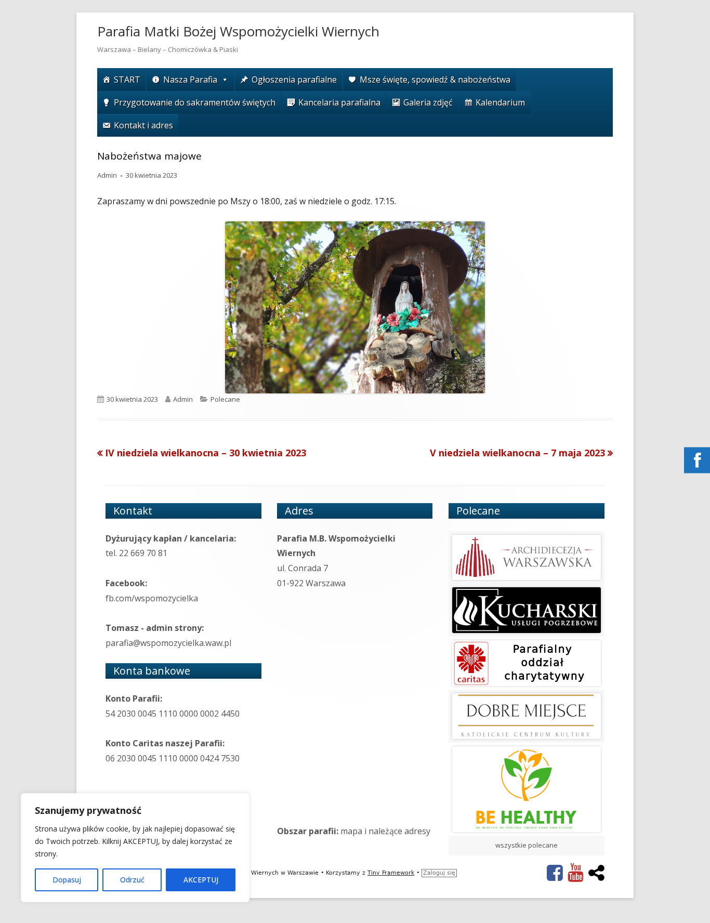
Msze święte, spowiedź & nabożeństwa (435, 79)
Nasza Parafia (190, 79)
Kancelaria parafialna (339, 102)
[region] (135, 847)
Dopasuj (66, 880)
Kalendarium (500, 102)
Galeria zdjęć (428, 102)
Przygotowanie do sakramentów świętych (194, 102)
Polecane (225, 399)
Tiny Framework (390, 872)
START (127, 79)
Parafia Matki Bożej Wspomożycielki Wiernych (238, 31)
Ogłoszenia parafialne (294, 79)
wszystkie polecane (526, 845)
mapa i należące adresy (385, 831)
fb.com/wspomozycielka (152, 598)
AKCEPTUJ (200, 880)
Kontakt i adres (143, 125)
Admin (107, 175)
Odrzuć (132, 880)
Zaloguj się (439, 872)
